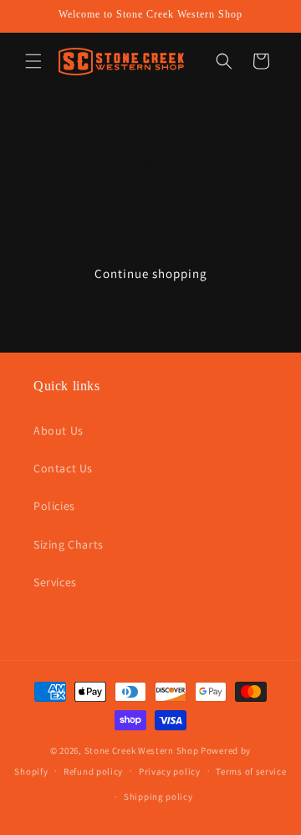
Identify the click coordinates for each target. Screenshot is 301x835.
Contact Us (63, 468)
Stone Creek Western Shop (141, 750)
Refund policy (93, 771)
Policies (54, 505)
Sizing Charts (68, 544)
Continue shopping (150, 273)
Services (55, 582)
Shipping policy (158, 796)
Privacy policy (170, 771)
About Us (58, 430)
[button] (33, 61)
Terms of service (251, 771)
